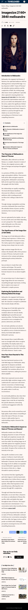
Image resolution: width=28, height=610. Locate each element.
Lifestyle (4, 574)
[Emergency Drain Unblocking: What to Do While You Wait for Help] (22, 570)
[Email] (10, 25)
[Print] (24, 532)
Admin (6, 22)
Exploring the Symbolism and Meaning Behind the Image (13, 138)
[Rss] (11, 557)
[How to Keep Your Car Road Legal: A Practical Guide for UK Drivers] (22, 587)
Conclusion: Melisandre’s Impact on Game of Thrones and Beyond (12, 147)
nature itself (11, 508)
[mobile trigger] (3, 2)
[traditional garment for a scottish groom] (22, 596)
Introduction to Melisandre (11, 126)
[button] (19, 557)
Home (3, 6)
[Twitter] (6, 557)
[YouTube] (8, 557)
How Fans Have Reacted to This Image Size (13, 143)
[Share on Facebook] (5, 25)
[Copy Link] (13, 25)
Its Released (13, 1)
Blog (7, 6)
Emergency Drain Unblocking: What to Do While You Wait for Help (9, 570)
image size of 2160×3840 (9, 97)
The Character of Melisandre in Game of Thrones (13, 130)
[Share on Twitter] (7, 25)
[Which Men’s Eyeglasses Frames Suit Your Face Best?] (22, 579)
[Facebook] (4, 557)
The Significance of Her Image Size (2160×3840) (12, 134)
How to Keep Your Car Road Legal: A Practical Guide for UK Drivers (9, 587)
